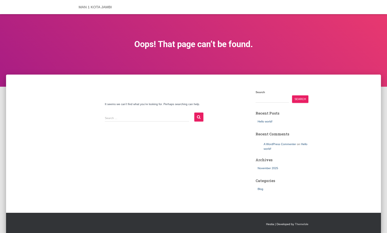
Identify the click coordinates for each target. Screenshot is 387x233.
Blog (260, 189)
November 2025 (268, 168)
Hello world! (265, 121)
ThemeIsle (301, 224)
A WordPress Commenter (280, 144)
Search (260, 92)
